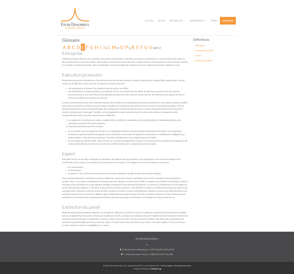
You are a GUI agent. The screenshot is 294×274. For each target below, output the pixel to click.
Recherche (176, 20)
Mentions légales (166, 265)
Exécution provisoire (204, 50)
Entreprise (200, 45)
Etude (161, 20)
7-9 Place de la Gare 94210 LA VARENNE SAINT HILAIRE (147, 254)
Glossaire (228, 20)
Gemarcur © (154, 265)
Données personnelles (182, 265)
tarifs (214, 20)
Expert (198, 55)
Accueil (149, 20)
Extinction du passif (203, 60)
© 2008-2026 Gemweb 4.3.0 (114, 265)
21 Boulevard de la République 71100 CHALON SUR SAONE (147, 249)
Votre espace (196, 20)
